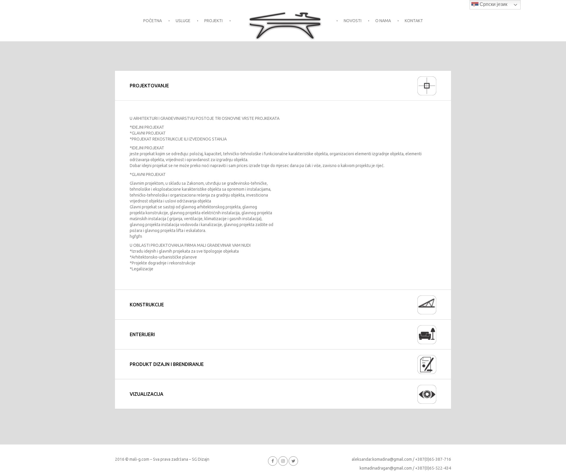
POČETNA (152, 20)
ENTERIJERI (142, 334)
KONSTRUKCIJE (147, 304)
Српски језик (492, 4)
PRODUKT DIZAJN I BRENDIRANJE (167, 364)
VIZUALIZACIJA (146, 394)
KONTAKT (414, 20)
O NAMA (383, 20)
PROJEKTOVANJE (149, 85)
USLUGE (183, 20)
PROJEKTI (213, 20)
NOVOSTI (352, 20)
